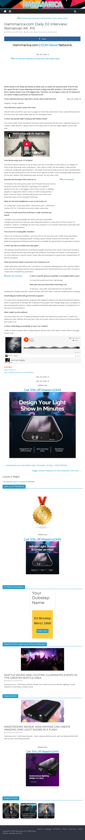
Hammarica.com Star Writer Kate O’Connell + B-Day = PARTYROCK (35, 465)
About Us (40, 829)
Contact (80, 829)
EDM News (49, 45)
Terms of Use (72, 829)
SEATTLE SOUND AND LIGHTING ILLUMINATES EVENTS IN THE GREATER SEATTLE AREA (40, 676)
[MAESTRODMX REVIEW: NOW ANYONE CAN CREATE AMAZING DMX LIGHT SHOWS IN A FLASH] (42, 701)
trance (55, 32)
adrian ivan (29, 32)
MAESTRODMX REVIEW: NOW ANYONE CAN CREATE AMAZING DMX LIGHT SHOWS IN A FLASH (37, 728)
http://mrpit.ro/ (10, 370)
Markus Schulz (38, 32)
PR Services (57, 829)
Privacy (64, 829)
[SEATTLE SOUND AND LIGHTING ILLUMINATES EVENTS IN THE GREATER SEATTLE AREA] (42, 649)
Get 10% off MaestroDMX (42, 390)
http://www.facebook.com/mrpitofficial (19, 372)
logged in (16, 481)
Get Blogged (48, 829)
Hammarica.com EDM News (14, 32)
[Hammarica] (42, 1)
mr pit (45, 32)
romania (50, 32)
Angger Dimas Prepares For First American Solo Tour (56, 471)
